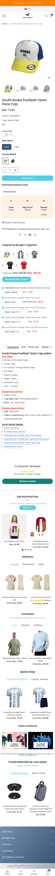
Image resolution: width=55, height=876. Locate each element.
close (52, 3)
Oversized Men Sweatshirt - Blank (41, 659)
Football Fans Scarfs (13, 446)
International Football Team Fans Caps (22, 442)
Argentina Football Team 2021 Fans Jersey (14, 713)
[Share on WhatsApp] (35, 235)
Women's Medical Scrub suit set (14, 598)
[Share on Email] (30, 235)
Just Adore (14, 116)
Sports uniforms (11, 427)
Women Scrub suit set (40, 597)
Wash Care (33, 347)
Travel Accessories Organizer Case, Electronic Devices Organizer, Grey (40, 809)
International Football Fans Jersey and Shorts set (26, 439)
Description (13, 347)
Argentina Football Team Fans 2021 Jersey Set (40, 713)
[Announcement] (26, 3)
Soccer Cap (13, 120)
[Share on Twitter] (25, 235)
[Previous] (4, 347)
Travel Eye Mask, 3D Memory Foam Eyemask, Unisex (14, 807)
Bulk (24, 347)
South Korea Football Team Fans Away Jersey (26, 317)
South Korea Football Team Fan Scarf (22, 297)
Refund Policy (29, 866)
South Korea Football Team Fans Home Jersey (26, 327)
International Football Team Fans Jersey (22, 435)
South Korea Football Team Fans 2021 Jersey (25, 307)
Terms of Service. (42, 866)
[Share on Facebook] (20, 235)
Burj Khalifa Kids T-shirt (14, 541)
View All (26, 507)
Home (4, 24)
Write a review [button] (27, 481)
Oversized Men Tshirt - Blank (14, 658)
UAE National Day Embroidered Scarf (40, 542)
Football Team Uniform (15, 431)
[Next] (51, 347)
